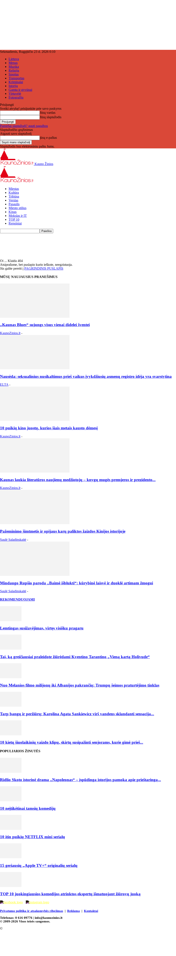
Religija (14, 70)
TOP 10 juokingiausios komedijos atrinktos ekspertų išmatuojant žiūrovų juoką (70, 894)
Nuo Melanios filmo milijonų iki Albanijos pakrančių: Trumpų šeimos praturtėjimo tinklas (79, 685)
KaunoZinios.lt (10, 333)
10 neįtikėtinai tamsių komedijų (28, 808)
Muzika (14, 66)
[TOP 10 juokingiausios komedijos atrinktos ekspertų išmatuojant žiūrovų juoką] (10, 886)
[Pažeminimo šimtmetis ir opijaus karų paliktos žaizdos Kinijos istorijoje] (35, 523)
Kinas (13, 212)
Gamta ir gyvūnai (20, 90)
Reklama (73, 911)
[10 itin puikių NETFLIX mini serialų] (10, 828)
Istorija (13, 86)
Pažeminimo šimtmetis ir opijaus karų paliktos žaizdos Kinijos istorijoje (62, 531)
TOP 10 (14, 219)
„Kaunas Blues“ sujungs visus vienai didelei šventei (45, 324)
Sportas (14, 74)
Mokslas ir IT (18, 215)
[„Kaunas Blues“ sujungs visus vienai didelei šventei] (35, 316)
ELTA (4, 384)
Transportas (16, 78)
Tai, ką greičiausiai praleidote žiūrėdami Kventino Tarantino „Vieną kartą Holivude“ (75, 657)
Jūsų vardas (47, 112)
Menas (13, 63)
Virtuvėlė (15, 93)
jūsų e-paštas (48, 137)
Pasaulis (14, 204)
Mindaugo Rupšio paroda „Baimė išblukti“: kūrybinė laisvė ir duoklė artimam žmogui (76, 583)
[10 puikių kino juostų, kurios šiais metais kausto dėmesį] (35, 419)
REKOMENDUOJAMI (17, 599)
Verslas (13, 200)
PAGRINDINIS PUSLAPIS (43, 268)
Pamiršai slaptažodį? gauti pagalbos (24, 126)
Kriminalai (16, 82)
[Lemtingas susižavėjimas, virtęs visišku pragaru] (10, 620)
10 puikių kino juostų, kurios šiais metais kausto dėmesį (49, 428)
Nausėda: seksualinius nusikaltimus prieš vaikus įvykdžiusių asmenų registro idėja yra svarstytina (86, 376)
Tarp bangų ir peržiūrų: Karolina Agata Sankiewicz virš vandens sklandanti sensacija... (77, 714)
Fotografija (16, 97)
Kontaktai (91, 911)
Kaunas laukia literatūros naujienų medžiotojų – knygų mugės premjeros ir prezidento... (78, 479)
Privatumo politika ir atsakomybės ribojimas (31, 911)
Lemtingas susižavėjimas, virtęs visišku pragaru (41, 628)
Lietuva (14, 59)
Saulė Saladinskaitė (13, 539)
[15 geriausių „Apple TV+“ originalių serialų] (10, 857)
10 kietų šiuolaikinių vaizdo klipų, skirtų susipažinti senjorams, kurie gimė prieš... (71, 742)
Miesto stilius (17, 208)
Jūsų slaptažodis (50, 117)
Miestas (14, 189)
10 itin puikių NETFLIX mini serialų (32, 837)
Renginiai (15, 223)
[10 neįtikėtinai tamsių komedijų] (10, 800)
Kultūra (14, 192)
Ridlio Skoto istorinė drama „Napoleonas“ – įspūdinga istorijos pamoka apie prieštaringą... (80, 779)
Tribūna (14, 196)
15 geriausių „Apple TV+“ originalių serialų (38, 865)
